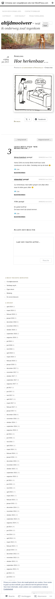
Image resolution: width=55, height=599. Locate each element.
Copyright (6, 16)
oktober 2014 (11, 515)
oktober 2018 (11, 329)
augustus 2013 (11, 569)
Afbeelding (18, 56)
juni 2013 (9, 577)
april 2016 (10, 445)
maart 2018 (10, 356)
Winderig (9, 293)
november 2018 (11, 326)
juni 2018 (9, 345)
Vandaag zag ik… (12, 285)
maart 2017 (10, 403)
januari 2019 (10, 318)
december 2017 (11, 368)
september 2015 (12, 472)
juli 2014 (9, 526)
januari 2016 (10, 457)
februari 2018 (11, 360)
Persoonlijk (38, 68)
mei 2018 (9, 349)
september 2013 (12, 565)
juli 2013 (9, 573)
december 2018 (11, 322)
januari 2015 (10, 503)
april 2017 (10, 399)
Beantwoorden (19, 172)
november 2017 (11, 372)
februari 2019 (11, 314)
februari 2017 (11, 407)
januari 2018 (10, 364)
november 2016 (11, 418)
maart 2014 (10, 542)
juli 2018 (9, 341)
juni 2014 (9, 530)
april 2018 (10, 353)
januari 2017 (10, 411)
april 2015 (10, 492)
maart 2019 (10, 310)
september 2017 (12, 380)
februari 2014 (11, 546)
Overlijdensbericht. (12, 281)
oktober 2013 (11, 561)
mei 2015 (9, 488)
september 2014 (12, 519)
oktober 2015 (11, 468)
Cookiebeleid (8, 589)
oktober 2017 (11, 376)
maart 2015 (10, 495)
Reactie (46, 260)
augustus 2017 (11, 384)
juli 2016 (9, 434)
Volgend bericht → (44, 140)
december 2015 (11, 461)
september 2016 (12, 426)
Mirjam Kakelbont (20, 157)
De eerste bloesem (12, 297)
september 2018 (12, 333)
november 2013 (11, 557)
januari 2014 (10, 550)
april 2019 (10, 306)
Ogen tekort (10, 289)
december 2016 (11, 414)
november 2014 (11, 511)
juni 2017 (9, 391)
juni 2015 (9, 484)
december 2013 (11, 553)
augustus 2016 (11, 430)
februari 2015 (11, 499)
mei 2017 (9, 395)
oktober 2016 (11, 422)
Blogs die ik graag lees (11, 11)
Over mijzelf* (20, 16)
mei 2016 (9, 441)
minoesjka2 (18, 179)
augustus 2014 (11, 522)
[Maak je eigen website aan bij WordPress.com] (27, 3)
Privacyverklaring (36, 16)
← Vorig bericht (20, 140)
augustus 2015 (11, 476)
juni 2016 (9, 438)
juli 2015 (9, 480)
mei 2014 (9, 534)
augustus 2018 (11, 337)
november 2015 (11, 465)
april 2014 (10, 538)
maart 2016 (10, 449)
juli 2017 (9, 387)
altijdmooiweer (16, 23)
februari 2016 (11, 453)
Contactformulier (32, 11)
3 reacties (48, 68)
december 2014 (11, 507)
